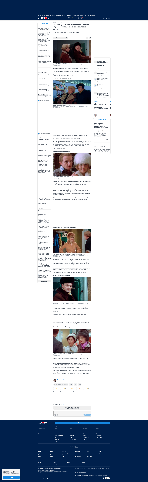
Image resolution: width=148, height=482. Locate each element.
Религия (84, 439)
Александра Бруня (61, 379)
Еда (55, 437)
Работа (84, 435)
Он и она (85, 428)
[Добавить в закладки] (87, 38)
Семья (84, 441)
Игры (88, 15)
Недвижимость (41, 15)
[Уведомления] (106, 18)
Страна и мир (99, 431)
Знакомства (48, 15)
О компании (40, 430)
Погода (53, 15)
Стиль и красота (99, 430)
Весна (56, 431)
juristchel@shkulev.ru (64, 471)
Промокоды (92, 15)
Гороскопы (69, 15)
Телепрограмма (59, 15)
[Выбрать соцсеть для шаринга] (90, 38)
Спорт (97, 428)
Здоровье (57, 441)
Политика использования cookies (80, 472)
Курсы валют (76, 15)
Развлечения (86, 437)
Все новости (44, 23)
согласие (6, 474)
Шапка (71, 384)
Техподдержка (41, 433)
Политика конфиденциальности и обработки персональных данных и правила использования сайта (91, 475)
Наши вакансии (41, 431)
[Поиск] (103, 18)
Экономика (98, 435)
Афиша (65, 15)
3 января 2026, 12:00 (56, 34)
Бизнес (56, 430)
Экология (98, 433)
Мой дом (72, 435)
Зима (75, 384)
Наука (71, 437)
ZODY (85, 15)
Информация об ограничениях (80, 470)
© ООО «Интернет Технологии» (56, 478)
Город (56, 433)
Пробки (81, 15)
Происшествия (86, 433)
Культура (72, 431)
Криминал (72, 430)
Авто (56, 428)
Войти (58, 415)
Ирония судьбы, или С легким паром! (61, 384)
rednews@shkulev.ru (51, 470)
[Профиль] (109, 18)
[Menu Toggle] (38, 18)
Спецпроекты (99, 437)
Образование (72, 441)
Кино (80, 384)
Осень (84, 430)
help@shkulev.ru (45, 472)
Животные (57, 439)
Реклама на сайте (41, 428)
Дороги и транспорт (59, 435)
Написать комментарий (61, 37)
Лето (71, 433)
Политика (85, 431)
